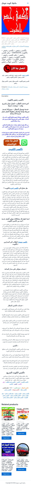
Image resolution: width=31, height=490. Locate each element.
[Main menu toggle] (27, 3)
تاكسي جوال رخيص (8, 397)
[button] (26, 9)
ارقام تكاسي (6, 388)
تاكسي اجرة (14, 188)
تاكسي (18, 382)
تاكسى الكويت (24, 382)
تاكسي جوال (23, 389)
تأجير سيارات (15, 46)
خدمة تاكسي (17, 388)
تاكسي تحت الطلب (11, 382)
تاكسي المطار (24, 388)
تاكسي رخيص (25, 75)
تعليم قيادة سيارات (6, 46)
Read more (6, 438)
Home (3, 38)
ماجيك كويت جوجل (9, 3)
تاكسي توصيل (22, 242)
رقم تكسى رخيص (9, 393)
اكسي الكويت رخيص (15, 395)
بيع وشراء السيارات (24, 38)
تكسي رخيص (18, 393)
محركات (4, 47)
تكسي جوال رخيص (18, 397)
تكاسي (11, 384)
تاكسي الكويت (16, 149)
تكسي (15, 384)
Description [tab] (5, 96)
